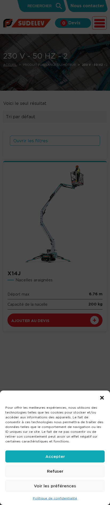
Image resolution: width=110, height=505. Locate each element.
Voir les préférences (55, 485)
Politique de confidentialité (55, 498)
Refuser (55, 471)
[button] (102, 397)
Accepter (55, 456)
